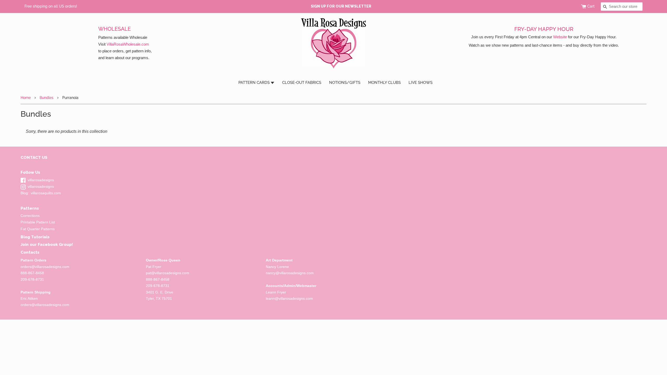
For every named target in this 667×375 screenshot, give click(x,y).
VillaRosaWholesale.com (128, 44)
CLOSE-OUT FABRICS (301, 82)
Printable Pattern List (38, 222)
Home (26, 97)
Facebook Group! (55, 244)
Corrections (30, 216)
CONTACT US (34, 157)
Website (560, 37)
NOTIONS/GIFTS (344, 82)
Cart (591, 6)
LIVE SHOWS (421, 82)
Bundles (46, 97)
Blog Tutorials (35, 236)
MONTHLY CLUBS (384, 82)
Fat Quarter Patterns (38, 229)
